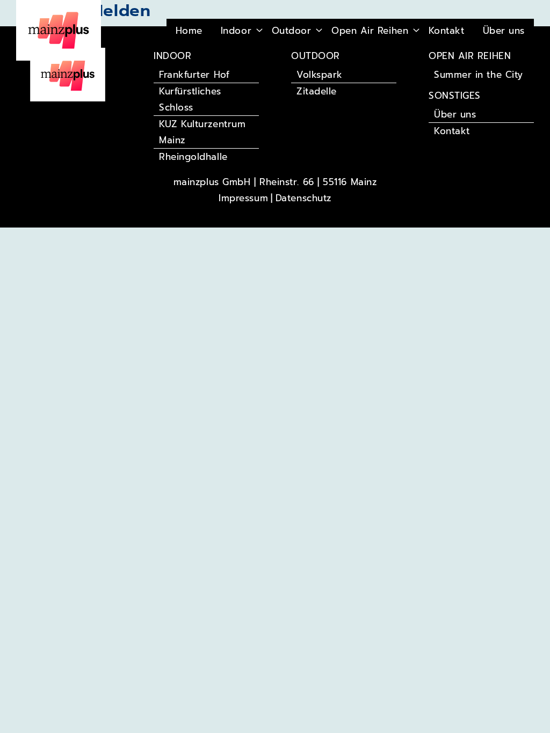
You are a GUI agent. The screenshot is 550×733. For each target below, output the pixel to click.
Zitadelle (316, 91)
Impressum (243, 198)
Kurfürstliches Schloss (190, 99)
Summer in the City (478, 75)
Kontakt (447, 31)
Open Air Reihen (369, 31)
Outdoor (292, 31)
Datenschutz (303, 198)
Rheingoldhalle (193, 157)
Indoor (236, 31)
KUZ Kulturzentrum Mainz (202, 132)
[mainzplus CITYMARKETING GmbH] (67, 74)
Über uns (504, 31)
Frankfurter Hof (194, 75)
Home (189, 31)
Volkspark (319, 75)
